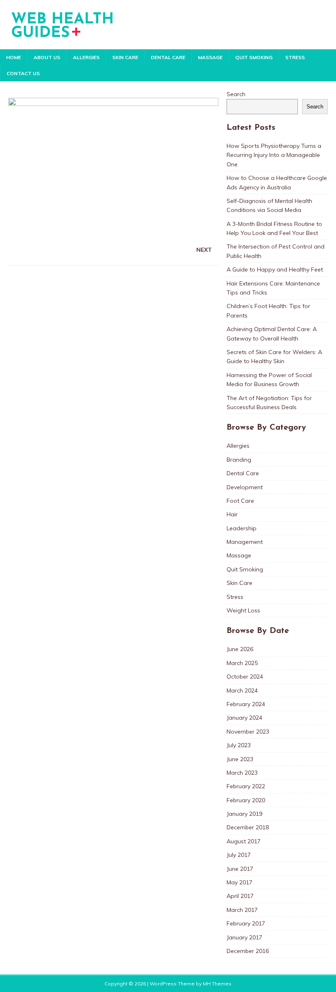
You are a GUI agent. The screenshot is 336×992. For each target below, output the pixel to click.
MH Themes (217, 983)
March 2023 (242, 772)
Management (245, 541)
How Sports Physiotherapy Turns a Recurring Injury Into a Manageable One (274, 155)
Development (245, 487)
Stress (295, 57)
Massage (210, 57)
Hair (232, 514)
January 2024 (244, 717)
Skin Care (125, 57)
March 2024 (242, 690)
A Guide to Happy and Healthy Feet (275, 269)
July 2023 (239, 745)
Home (13, 57)
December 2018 (248, 827)
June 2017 (240, 868)
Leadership (242, 528)
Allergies (86, 57)
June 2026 (240, 649)
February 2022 (246, 786)
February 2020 (246, 800)
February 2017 (246, 923)
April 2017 (240, 896)
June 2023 (240, 759)
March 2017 (242, 910)
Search (236, 94)
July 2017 (239, 855)
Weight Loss (243, 610)
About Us (47, 57)
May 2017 (239, 882)
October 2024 (245, 676)
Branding (239, 459)
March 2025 (242, 663)
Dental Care (168, 57)
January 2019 (244, 813)
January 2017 (244, 937)
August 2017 (244, 841)
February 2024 (246, 704)
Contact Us (23, 73)
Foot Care (240, 500)
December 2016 (248, 951)
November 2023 (248, 731)
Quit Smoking (253, 57)
